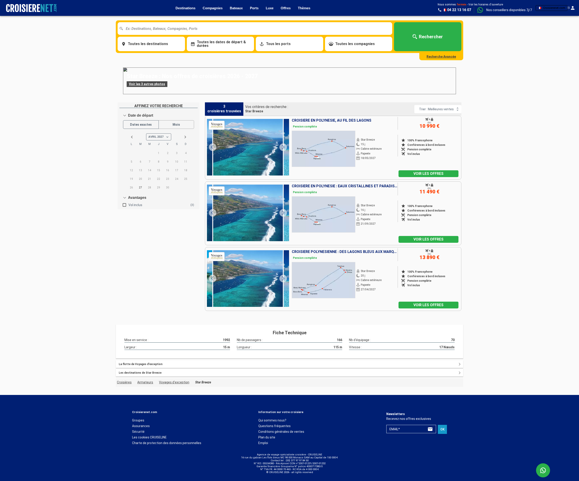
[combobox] (257, 28)
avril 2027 (156, 136)
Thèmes (304, 8)
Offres (286, 8)
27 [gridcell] (140, 187)
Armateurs (145, 382)
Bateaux (236, 8)
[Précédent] (212, 147)
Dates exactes (141, 124)
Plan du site (266, 437)
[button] (509, 10)
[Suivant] (283, 147)
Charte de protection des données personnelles (166, 443)
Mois (176, 124)
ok (442, 429)
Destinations (185, 8)
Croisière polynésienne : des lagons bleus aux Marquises (345, 252)
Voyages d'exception (174, 382)
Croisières (124, 382)
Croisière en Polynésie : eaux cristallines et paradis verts (345, 186)
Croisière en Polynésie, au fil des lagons (331, 120)
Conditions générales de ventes (281, 431)
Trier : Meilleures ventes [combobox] (436, 109)
